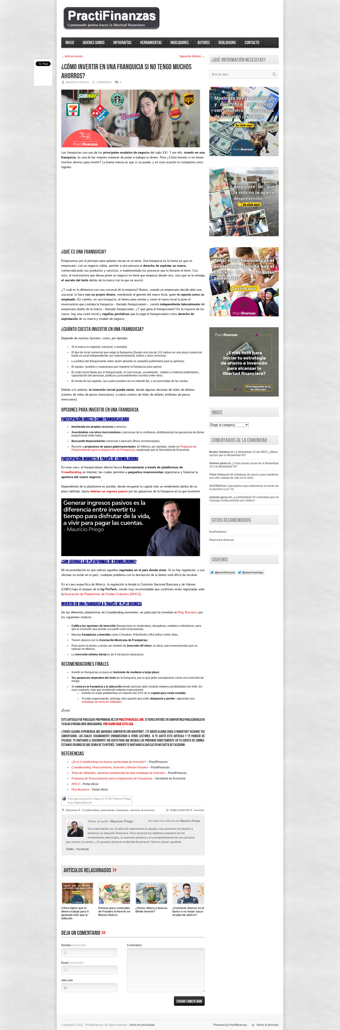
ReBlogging (227, 42)
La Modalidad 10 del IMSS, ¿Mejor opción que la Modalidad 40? (243, 453)
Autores (204, 42)
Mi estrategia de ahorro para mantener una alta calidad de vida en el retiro (243, 476)
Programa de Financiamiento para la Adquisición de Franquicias (134, 448)
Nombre (73, 945)
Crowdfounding (90, 810)
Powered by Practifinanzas (230, 1025)
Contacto (252, 42)
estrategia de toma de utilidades (102, 701)
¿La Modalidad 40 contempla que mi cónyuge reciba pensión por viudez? (244, 499)
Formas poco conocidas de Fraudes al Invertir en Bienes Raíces (114, 911)
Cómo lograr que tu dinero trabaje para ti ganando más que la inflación (75, 913)
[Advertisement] (133, 213)
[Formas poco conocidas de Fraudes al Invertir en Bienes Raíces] (114, 904)
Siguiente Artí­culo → (192, 56)
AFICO (75, 784)
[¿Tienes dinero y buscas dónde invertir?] (151, 904)
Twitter (70, 849)
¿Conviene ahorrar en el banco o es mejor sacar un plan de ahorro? (188, 911)
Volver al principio (267, 1025)
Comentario (134, 945)
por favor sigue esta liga (118, 724)
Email (72, 962)
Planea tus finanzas (221, 540)
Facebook (82, 849)
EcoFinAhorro (218, 531)
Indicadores (179, 42)
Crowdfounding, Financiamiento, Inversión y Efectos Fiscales (109, 767)
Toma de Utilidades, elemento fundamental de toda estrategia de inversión (118, 773)
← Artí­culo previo (72, 56)
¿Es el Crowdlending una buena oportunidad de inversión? (108, 761)
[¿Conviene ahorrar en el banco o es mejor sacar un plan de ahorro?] (188, 904)
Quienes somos (94, 42)
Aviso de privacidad (142, 1025)
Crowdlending (71, 472)
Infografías (122, 42)
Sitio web (67, 980)
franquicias (122, 810)
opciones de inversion (142, 810)
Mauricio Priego (190, 820)
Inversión (199, 810)
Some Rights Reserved (80, 802)
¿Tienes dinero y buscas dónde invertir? (151, 909)
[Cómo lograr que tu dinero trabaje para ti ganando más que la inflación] (77, 904)
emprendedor (107, 810)
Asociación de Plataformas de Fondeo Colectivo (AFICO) (102, 594)
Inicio (69, 42)
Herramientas (151, 42)
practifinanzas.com (131, 720)
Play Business (188, 612)
